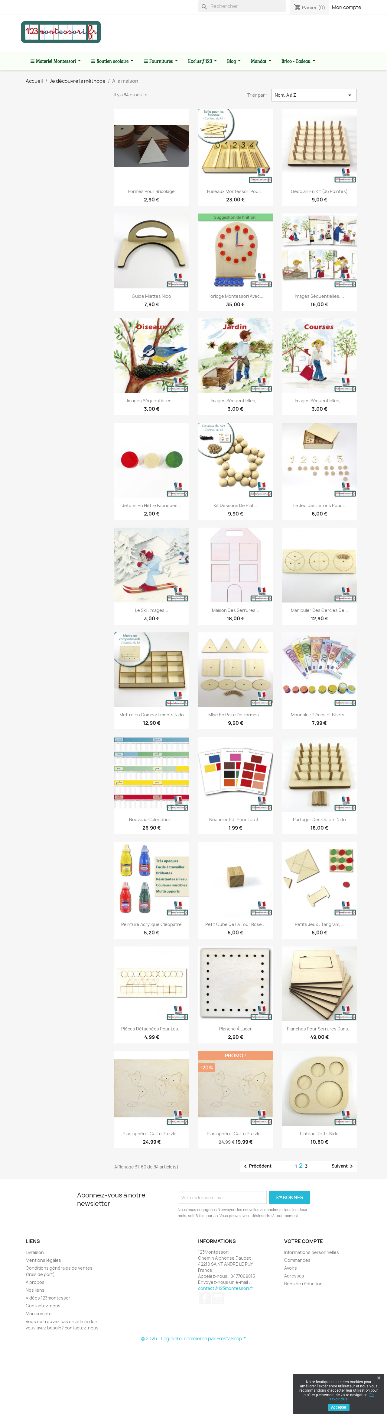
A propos (35, 1282)
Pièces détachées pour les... (151, 1029)
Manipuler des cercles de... (319, 610)
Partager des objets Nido (319, 819)
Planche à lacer (235, 1029)
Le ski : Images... (151, 610)
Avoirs (290, 1268)
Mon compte (346, 7)
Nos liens (35, 1290)
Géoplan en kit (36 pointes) (319, 191)
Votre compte (303, 1241)
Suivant (343, 1166)
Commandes (297, 1260)
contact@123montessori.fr (225, 1288)
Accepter (338, 1407)
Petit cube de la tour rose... (235, 924)
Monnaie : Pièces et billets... (319, 715)
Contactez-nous (43, 1306)
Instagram (218, 1298)
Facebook (205, 1298)
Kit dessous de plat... (235, 505)
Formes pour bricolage (151, 191)
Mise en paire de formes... (235, 715)
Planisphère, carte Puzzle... (151, 1133)
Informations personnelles (311, 1252)
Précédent (257, 1166)
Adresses (294, 1276)
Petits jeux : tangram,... (319, 924)
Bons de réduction (303, 1284)
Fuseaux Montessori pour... (235, 191)
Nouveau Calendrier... (151, 819)
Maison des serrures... (235, 610)
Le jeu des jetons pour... (319, 505)
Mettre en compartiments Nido (151, 715)
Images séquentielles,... (319, 296)
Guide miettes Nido (151, 296)
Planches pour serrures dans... (319, 1029)
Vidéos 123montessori (48, 1298)
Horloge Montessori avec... (235, 296)
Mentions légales (43, 1260)
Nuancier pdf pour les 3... (235, 819)
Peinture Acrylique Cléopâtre (151, 924)
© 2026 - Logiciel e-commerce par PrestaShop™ (193, 1338)
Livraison (35, 1252)
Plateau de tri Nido (319, 1133)
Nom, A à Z (314, 95)
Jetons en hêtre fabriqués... (151, 505)
